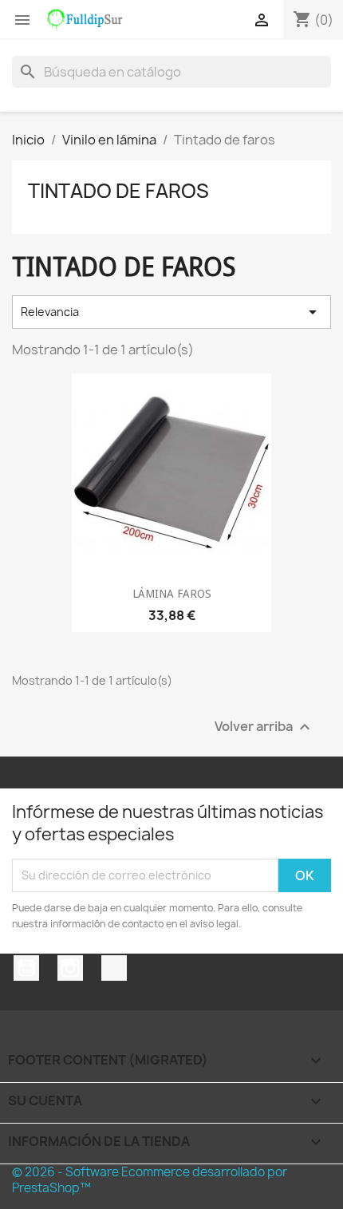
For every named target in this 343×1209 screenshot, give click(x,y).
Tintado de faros (118, 190)
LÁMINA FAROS (171, 593)
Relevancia (171, 312)
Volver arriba (264, 727)
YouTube (26, 968)
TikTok (114, 968)
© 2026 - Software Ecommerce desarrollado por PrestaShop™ (149, 1180)
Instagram (70, 968)
